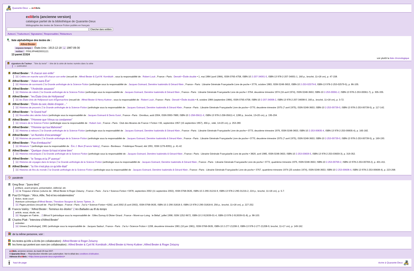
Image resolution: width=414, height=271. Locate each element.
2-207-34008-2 (268, 99)
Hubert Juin (95, 123)
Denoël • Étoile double (185, 76)
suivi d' (42, 76)
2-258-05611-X (196, 115)
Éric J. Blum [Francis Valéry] (85, 146)
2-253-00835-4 (316, 130)
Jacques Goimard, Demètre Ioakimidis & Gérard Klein (156, 84)
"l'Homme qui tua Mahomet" (46, 127)
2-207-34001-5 (259, 76)
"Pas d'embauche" (41, 142)
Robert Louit (149, 76)
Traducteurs (23, 34)
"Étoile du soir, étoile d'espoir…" (48, 104)
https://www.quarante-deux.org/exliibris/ (46, 256)
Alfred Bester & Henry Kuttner (97, 99)
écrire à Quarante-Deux (390, 262)
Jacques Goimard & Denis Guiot (104, 115)
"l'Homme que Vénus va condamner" (51, 119)
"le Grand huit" (38, 112)
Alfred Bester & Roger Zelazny (80, 241)
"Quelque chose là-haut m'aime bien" (51, 150)
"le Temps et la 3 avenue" (45, 158)
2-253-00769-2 (333, 162)
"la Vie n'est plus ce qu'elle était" (49, 166)
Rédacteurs (66, 34)
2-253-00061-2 (331, 92)
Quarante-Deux (20, 8)
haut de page (20, 262)
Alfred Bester (45, 201)
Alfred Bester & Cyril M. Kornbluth (96, 76)
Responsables (51, 34)
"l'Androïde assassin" (42, 88)
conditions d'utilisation (89, 254)
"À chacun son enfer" (42, 73)
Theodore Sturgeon (64, 201)
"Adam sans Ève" (40, 81)
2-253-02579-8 (308, 84)
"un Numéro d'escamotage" (46, 135)
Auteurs (12, 34)
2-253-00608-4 (343, 169)
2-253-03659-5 (303, 153)
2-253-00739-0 (332, 107)
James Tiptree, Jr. (85, 201)
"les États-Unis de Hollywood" (47, 96)
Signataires (36, 34)
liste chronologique (399, 58)
